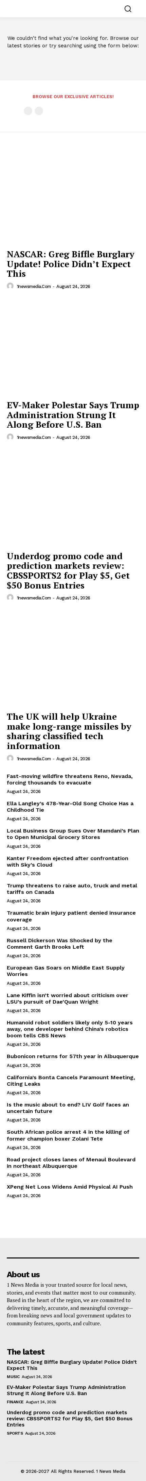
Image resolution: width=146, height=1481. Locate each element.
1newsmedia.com (34, 286)
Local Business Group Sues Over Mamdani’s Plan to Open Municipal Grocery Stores (73, 833)
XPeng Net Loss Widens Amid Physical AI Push (70, 1187)
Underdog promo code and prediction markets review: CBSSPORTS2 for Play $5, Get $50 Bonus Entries (68, 570)
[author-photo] (11, 286)
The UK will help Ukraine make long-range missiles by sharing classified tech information (69, 731)
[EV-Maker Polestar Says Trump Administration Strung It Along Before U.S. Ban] (73, 346)
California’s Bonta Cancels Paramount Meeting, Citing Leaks (71, 1080)
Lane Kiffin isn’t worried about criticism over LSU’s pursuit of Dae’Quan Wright (67, 998)
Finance (15, 1402)
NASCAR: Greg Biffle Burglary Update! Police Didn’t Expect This (70, 263)
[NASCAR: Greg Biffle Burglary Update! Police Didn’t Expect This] (73, 195)
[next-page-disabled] (39, 111)
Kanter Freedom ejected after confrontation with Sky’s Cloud (67, 861)
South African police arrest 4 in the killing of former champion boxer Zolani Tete (68, 1135)
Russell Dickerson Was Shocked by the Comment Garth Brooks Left (59, 943)
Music (13, 1376)
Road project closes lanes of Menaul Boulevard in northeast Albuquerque (71, 1162)
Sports (15, 1433)
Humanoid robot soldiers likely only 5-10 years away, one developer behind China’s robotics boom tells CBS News (70, 1029)
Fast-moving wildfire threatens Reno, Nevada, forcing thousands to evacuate (70, 779)
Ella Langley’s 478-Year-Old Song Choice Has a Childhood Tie (70, 806)
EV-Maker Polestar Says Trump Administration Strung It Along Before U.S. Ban (73, 414)
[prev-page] (28, 111)
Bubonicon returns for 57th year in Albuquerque (73, 1056)
